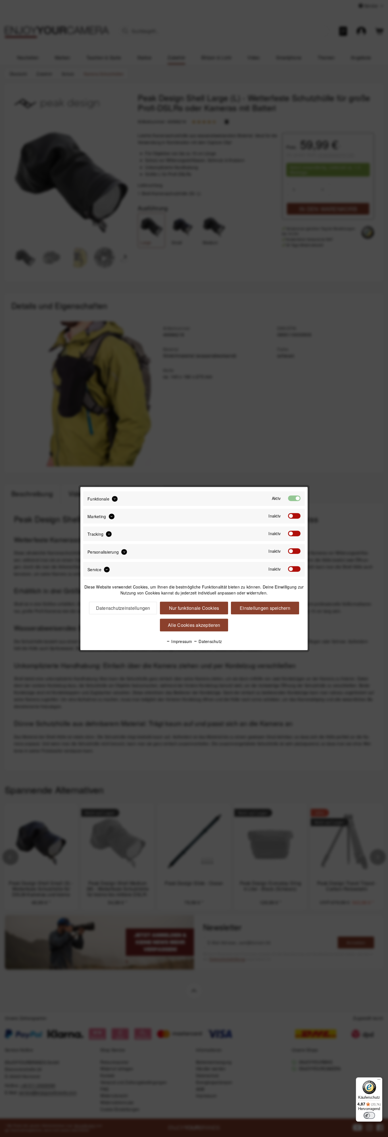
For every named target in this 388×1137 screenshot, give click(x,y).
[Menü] (379, 1080)
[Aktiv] (294, 498)
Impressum (181, 641)
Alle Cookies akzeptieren (194, 625)
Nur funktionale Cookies (194, 608)
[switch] (369, 1115)
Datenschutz (209, 641)
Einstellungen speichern (265, 608)
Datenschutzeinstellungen (123, 608)
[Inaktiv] (294, 516)
